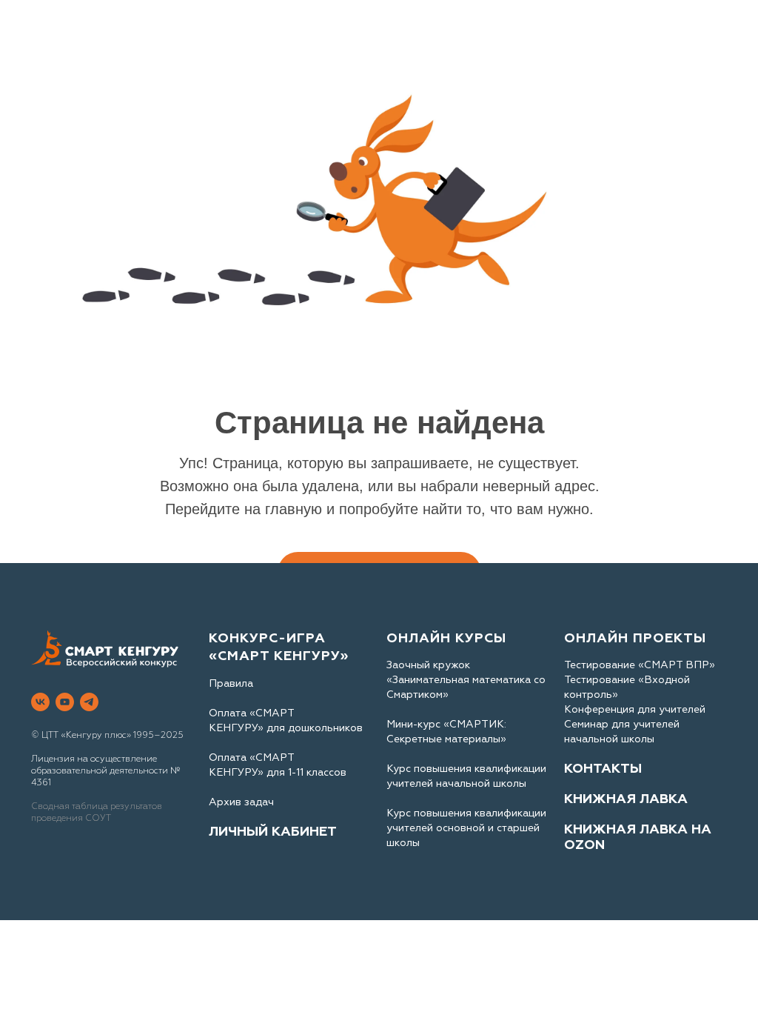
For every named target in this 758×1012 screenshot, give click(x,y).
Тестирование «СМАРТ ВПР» (639, 665)
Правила (231, 683)
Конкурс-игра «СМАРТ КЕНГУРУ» (279, 647)
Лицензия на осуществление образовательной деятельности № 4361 (106, 770)
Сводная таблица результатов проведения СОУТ (96, 812)
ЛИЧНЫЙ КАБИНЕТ (273, 831)
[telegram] (89, 702)
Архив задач (241, 802)
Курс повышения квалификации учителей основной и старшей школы (466, 828)
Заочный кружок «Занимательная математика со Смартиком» (466, 680)
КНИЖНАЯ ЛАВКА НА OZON (637, 837)
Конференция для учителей (634, 709)
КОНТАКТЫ (603, 768)
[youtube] (65, 702)
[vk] (40, 702)
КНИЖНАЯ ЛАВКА (626, 799)
